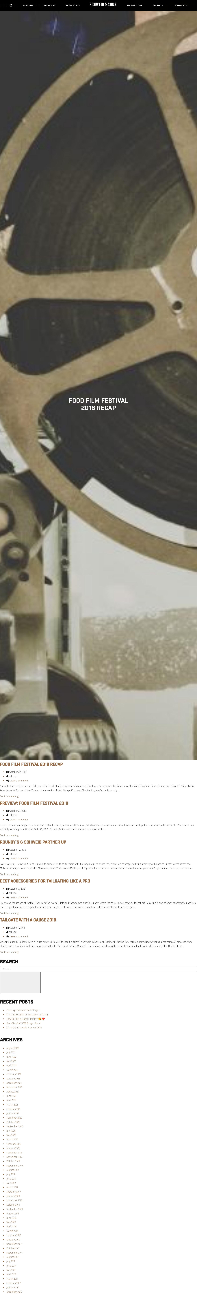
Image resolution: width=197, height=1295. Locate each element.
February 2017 (13, 1283)
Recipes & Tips (134, 5)
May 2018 (11, 1222)
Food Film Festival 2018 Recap (31, 764)
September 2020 (14, 1126)
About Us (158, 5)
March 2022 (12, 1069)
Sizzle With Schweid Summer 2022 (24, 1027)
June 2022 (11, 1056)
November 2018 (14, 1200)
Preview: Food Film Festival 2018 (34, 803)
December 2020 (14, 1117)
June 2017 (11, 1265)
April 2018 (11, 1226)
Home (11, 5)
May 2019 (11, 1183)
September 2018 (14, 1209)
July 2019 (10, 1174)
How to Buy (73, 5)
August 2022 (12, 1048)
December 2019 (14, 1152)
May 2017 (11, 1270)
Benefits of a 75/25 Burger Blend (23, 1023)
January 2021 (13, 1113)
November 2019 (14, 1156)
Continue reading (9, 796)
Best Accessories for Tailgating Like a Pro (45, 880)
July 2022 (10, 1052)
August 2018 (12, 1213)
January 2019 (13, 1196)
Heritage (28, 5)
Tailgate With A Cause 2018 (28, 919)
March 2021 (12, 1104)
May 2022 (11, 1061)
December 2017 (14, 1243)
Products (49, 5)
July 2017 (10, 1261)
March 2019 (12, 1187)
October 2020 (13, 1122)
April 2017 (11, 1274)
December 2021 (14, 1082)
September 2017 (14, 1252)
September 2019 (14, 1165)
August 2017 (12, 1257)
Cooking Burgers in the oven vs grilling (27, 1014)
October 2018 (13, 1204)
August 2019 (12, 1169)
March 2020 (12, 1139)
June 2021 (11, 1095)
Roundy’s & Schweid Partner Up (33, 841)
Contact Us (180, 5)
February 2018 (13, 1235)
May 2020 (11, 1135)
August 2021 (12, 1091)
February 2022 (13, 1074)
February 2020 (13, 1143)
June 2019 (11, 1178)
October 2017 (13, 1248)
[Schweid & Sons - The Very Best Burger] (103, 5)
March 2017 (12, 1278)
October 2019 (13, 1161)
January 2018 (13, 1239)
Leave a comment (19, 780)
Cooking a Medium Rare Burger (23, 1010)
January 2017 (13, 1287)
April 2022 (11, 1065)
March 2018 (12, 1230)
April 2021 (11, 1100)
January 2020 (13, 1148)
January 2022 (13, 1078)
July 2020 (11, 1130)
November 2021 (14, 1087)
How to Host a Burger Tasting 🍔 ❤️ (25, 1018)
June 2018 (11, 1217)
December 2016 (14, 1291)
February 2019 (13, 1191)
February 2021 (13, 1109)
